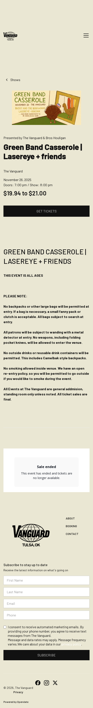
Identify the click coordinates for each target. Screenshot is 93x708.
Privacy (18, 692)
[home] (12, 35)
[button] (85, 35)
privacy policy (71, 644)
